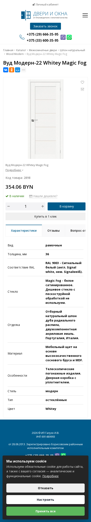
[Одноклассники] (11, 69)
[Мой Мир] (17, 69)
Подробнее (50, 476)
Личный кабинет (47, 4)
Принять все (46, 511)
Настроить (45, 500)
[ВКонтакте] (5, 69)
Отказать (45, 488)
